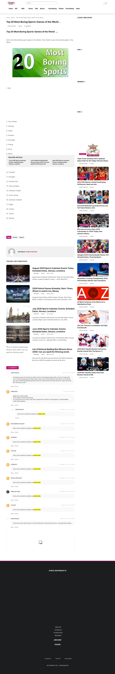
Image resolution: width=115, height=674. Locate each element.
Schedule (83, 154)
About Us (58, 627)
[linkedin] (22, 242)
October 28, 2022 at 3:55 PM (67, 409)
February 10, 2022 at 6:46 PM (67, 478)
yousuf (13, 505)
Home (11, 8)
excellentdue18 (16, 478)
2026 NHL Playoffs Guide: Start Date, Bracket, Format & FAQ (90, 374)
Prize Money (70, 8)
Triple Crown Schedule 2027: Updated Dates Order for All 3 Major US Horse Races (92, 160)
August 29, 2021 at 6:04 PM (68, 423)
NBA (22, 8)
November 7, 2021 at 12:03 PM (67, 464)
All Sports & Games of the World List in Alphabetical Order (91, 303)
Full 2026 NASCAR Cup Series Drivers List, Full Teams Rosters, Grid (92, 207)
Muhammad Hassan (17, 423)
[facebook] (75, 12)
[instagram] (86, 12)
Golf (36, 8)
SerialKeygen (15, 491)
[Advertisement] (40, 106)
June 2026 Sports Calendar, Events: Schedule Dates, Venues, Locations (17, 162)
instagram (68, 658)
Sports (13, 17)
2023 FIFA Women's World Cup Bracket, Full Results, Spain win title (91, 183)
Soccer (42, 8)
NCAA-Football (84, 224)
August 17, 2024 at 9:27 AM (68, 505)
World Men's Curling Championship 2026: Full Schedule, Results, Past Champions (92, 279)
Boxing (82, 320)
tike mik (13, 451)
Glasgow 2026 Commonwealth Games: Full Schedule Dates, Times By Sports (93, 256)
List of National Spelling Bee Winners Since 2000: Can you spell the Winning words (40, 162)
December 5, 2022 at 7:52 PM (67, 491)
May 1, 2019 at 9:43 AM (69, 391)
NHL (81, 368)
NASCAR (82, 201)
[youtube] (89, 12)
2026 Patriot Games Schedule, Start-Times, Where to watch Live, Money (52, 289)
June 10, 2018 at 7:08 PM (68, 372)
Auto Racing (52, 8)
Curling (82, 273)
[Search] (55, 3)
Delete (16, 386)
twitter (57, 658)
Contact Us (58, 630)
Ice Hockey (83, 344)
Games (15, 237)
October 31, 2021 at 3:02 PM (67, 450)
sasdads (14, 437)
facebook (48, 658)
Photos (61, 8)
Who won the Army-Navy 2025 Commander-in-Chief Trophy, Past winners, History (89, 231)
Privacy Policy (58, 632)
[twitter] (78, 12)
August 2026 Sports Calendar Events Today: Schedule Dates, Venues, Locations (53, 269)
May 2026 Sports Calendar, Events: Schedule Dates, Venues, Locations (61, 162)
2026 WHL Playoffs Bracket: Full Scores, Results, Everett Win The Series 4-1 (91, 350)
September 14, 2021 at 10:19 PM (67, 437)
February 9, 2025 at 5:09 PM (67, 518)
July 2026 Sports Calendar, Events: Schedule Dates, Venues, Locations (53, 310)
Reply (12, 386)
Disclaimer (58, 635)
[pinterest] (84, 12)
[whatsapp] (81, 12)
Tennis (30, 8)
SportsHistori (63, 665)
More (78, 8)
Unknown (14, 391)
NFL (16, 8)
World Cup (83, 177)
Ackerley (14, 464)
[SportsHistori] (10, 4)
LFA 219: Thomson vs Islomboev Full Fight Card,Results (92, 327)
